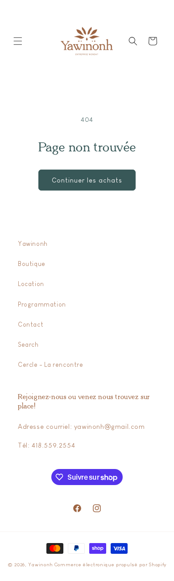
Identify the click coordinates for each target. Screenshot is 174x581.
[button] (18, 41)
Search (28, 344)
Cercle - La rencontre (50, 364)
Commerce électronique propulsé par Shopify (110, 564)
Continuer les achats (87, 180)
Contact (30, 324)
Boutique (32, 263)
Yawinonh (33, 243)
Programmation (42, 304)
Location (31, 283)
